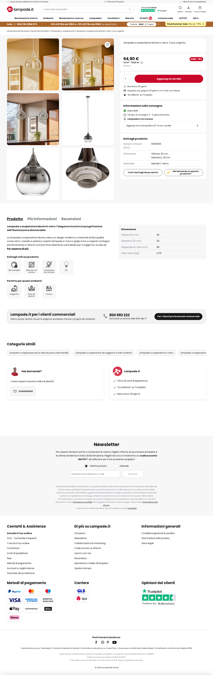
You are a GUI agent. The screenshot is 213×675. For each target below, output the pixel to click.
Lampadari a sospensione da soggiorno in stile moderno (103, 352)
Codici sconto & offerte (87, 548)
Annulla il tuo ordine (19, 533)
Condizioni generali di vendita (158, 533)
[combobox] (87, 9)
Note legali (148, 543)
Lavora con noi (82, 553)
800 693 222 (119, 315)
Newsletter (80, 538)
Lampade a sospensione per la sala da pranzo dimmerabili (38, 352)
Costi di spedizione (17, 553)
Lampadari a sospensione (62, 31)
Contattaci (13, 548)
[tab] (15, 219)
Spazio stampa (82, 568)
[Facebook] (98, 642)
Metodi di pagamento (19, 563)
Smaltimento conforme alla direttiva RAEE (173, 648)
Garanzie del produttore (21, 573)
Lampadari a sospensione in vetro (156, 352)
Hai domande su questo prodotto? (186, 172)
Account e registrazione (20, 568)
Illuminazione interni (40, 31)
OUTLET (183, 18)
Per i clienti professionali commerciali (178, 316)
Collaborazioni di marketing (89, 543)
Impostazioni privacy (30, 648)
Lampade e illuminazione (18, 31)
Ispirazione (80, 563)
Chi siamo (79, 533)
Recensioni (71, 219)
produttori (132, 508)
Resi (9, 558)
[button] (33, 119)
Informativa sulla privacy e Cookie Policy (99, 648)
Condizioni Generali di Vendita (66, 648)
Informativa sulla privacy (156, 538)
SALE (141, 24)
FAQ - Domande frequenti (22, 538)
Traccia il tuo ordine (18, 543)
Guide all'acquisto (98, 563)
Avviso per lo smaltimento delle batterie (136, 648)
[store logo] (20, 9)
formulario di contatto (82, 502)
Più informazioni (42, 219)
